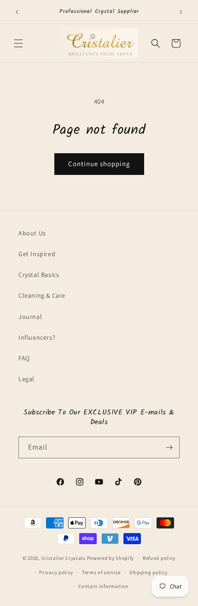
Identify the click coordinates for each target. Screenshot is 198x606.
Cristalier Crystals (63, 558)
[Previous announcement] (17, 12)
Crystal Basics (38, 274)
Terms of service (101, 572)
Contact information (103, 586)
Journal (30, 316)
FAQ (24, 358)
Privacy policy (56, 572)
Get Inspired (36, 254)
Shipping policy (148, 572)
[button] (18, 43)
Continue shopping (99, 163)
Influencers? (36, 337)
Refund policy (159, 558)
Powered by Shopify (110, 558)
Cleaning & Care (41, 295)
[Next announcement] (181, 12)
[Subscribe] (169, 447)
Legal (26, 379)
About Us (32, 233)
